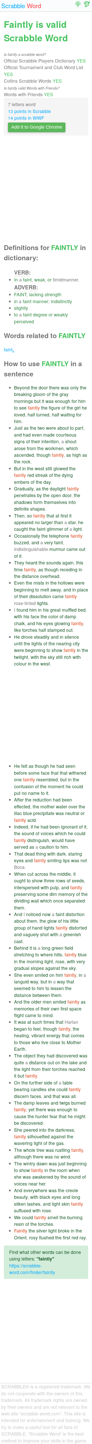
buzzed (21, 542)
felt (24, 766)
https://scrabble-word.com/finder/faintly (32, 1268)
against (52, 968)
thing (41, 853)
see (23, 407)
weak (39, 279)
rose (59, 961)
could (77, 786)
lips (66, 860)
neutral (72, 813)
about (63, 428)
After (19, 799)
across (41, 874)
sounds (53, 562)
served (21, 847)
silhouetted (38, 1136)
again (68, 562)
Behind (21, 948)
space (75, 1008)
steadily (42, 637)
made (49, 434)
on (51, 975)
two (41, 428)
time (18, 569)
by (39, 495)
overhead (49, 576)
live (44, 1042)
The (18, 1055)
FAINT (20, 294)
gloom (39, 394)
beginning (24, 589)
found (22, 610)
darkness (64, 1130)
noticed (33, 914)
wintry (29, 1163)
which (72, 448)
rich (67, 657)
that (50, 515)
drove (27, 637)
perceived (24, 321)
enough (62, 401)
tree (40, 1150)
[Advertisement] (46, 191)
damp (70, 616)
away (55, 589)
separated (74, 900)
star (72, 522)
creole (72, 1190)
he (84, 407)
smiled (41, 975)
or (50, 279)
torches (29, 630)
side (48, 1082)
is (35, 948)
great (55, 610)
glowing (62, 623)
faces (35, 1096)
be (16, 1123)
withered (77, 773)
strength (53, 294)
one (18, 779)
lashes (33, 1204)
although (23, 1156)
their (35, 441)
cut (30, 874)
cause (20, 1116)
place (82, 589)
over (72, 806)
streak (41, 475)
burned (78, 1103)
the (34, 387)
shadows (23, 502)
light (77, 529)
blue (27, 813)
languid (21, 981)
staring (75, 853)
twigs (65, 1103)
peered (31, 1130)
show (57, 650)
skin (66, 1204)
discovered (67, 1055)
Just (18, 428)
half (31, 414)
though (44, 455)
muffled (69, 610)
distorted (78, 927)
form (38, 502)
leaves (42, 1103)
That (18, 853)
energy (54, 1035)
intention (50, 441)
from (31, 448)
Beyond (22, 387)
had (27, 434)
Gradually (23, 488)
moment (56, 786)
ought (20, 880)
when (74, 1170)
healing (21, 1035)
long (46, 948)
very (48, 542)
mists (38, 582)
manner (40, 301)
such (37, 1022)
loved (19, 414)
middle (64, 874)
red (30, 475)
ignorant (69, 826)
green (57, 948)
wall (35, 900)
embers (21, 482)
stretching (24, 954)
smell (53, 1217)
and (18, 434)
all (73, 1096)
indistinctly (61, 301)
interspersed (26, 887)
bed (82, 610)
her (42, 1183)
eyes (48, 623)
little (74, 921)
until (18, 643)
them (19, 907)
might (79, 1116)
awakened (42, 1177)
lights (42, 603)
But (17, 468)
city (76, 643)
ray (82, 1237)
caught (21, 529)
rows (60, 880)
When (20, 874)
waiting (68, 414)
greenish (72, 934)
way (34, 981)
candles (39, 1089)
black (45, 1197)
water (61, 806)
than (58, 522)
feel (37, 1029)
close (55, 1042)
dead (30, 853)
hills (58, 954)
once (58, 900)
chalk (19, 623)
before (20, 773)
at (57, 515)
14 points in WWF (26, 118)
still (48, 468)
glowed (60, 468)
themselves (55, 502)
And (18, 914)
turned (42, 414)
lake (73, 1062)
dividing (22, 900)
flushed (46, 1237)
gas (60, 1143)
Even (19, 582)
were (51, 428)
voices (47, 833)
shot (44, 934)
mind (48, 1015)
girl (77, 407)
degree (40, 314)
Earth (19, 1049)
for (74, 401)
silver (41, 1230)
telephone (59, 536)
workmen (54, 448)
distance (30, 576)
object (29, 1055)
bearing (21, 1089)
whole (29, 1150)
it (43, 401)
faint (27, 279)
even (37, 434)
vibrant (38, 1035)
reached (76, 1069)
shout (70, 441)
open (56, 495)
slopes (37, 968)
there (54, 387)
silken (20, 1204)
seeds (78, 880)
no (37, 522)
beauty (21, 1197)
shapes (37, 508)
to (16, 314)
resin (19, 1224)
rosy (33, 1237)
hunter (41, 1116)
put (17, 793)
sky (51, 657)
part (79, 428)
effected (22, 806)
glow (52, 921)
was (65, 387)
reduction (42, 799)
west (39, 468)
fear (53, 1116)
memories (24, 1008)
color (53, 616)
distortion (75, 914)
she (51, 1089)
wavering (23, 1143)
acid (31, 820)
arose (20, 448)
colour (20, 663)
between (41, 995)
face (35, 616)
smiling (54, 860)
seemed (22, 988)
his (46, 610)
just (61, 1163)
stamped (56, 630)
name (34, 793)
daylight (58, 488)
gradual (21, 968)
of (49, 394)
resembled (47, 779)
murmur (57, 549)
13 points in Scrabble (29, 111)
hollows (65, 582)
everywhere (35, 1190)
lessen (57, 988)
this (79, 562)
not (83, 860)
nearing (64, 643)
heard (31, 562)
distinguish (38, 840)
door (43, 387)
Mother (74, 1042)
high (76, 455)
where (46, 954)
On (17, 1082)
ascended (24, 455)
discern (21, 1096)
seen (70, 766)
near (33, 1183)
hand (37, 927)
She (18, 975)
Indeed (21, 826)
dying (67, 475)
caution (46, 847)
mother (47, 806)
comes (77, 1035)
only (74, 387)
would (58, 840)
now (46, 914)
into (72, 502)
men (47, 1001)
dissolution (40, 596)
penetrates (25, 495)
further (36, 1082)
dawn (42, 1163)
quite (19, 1062)
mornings (23, 401)
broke (64, 1230)
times (48, 1022)
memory (66, 894)
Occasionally (27, 536)
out (82, 549)
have (70, 840)
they (41, 1055)
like (17, 630)
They (19, 562)
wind (65, 1156)
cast (18, 941)
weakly (61, 314)
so (29, 515)
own (55, 1008)
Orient (20, 1237)
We (17, 1217)
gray (64, 394)
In (16, 279)
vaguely (31, 934)
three (49, 880)
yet (31, 1109)
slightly (21, 308)
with (18, 616)
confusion (24, 786)
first (64, 515)
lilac (18, 813)
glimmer (55, 529)
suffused (22, 1210)
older (36, 1001)
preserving (25, 894)
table (68, 1082)
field (69, 948)
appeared (23, 522)
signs (19, 441)
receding (68, 569)
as (26, 428)
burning (75, 1217)
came (72, 549)
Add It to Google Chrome (36, 127)
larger (47, 522)
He (17, 637)
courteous (66, 434)
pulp (54, 887)
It (15, 1022)
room (62, 1170)
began (20, 1029)
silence (72, 637)
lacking (36, 294)
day (47, 482)
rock (26, 461)
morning (35, 961)
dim (53, 894)
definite (21, 508)
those (24, 1042)
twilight (21, 657)
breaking (23, 394)
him (82, 401)
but (37, 401)
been (67, 799)
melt (44, 589)
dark (61, 853)
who (36, 1042)
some (34, 773)
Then (19, 515)
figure (54, 407)
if (32, 826)
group (20, 927)
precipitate (43, 813)
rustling (62, 1150)
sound (28, 833)
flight (19, 1015)
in (16, 301)
